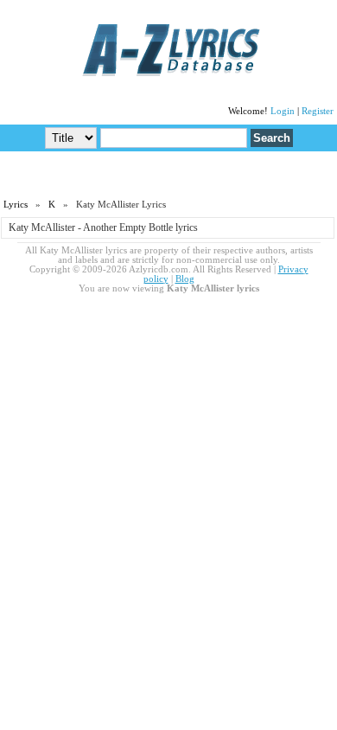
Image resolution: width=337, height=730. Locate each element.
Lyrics (15, 204)
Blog (184, 279)
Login (282, 111)
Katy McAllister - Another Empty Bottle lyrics (103, 227)
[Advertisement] (168, 173)
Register (318, 111)
